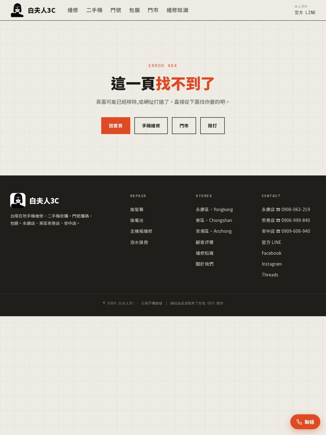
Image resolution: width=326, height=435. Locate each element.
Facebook (271, 253)
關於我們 (205, 263)
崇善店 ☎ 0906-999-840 (286, 220)
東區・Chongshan (214, 220)
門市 (153, 10)
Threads (270, 274)
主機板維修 (141, 231)
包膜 (134, 10)
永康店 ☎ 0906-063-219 (286, 209)
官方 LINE (271, 242)
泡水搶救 (139, 242)
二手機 (94, 10)
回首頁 (116, 125)
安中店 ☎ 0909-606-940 (286, 231)
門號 (116, 10)
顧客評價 (205, 242)
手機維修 (151, 125)
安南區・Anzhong (214, 231)
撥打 (212, 125)
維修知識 (177, 10)
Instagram (272, 263)
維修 (73, 10)
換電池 (137, 220)
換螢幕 (137, 209)
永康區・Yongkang (214, 209)
